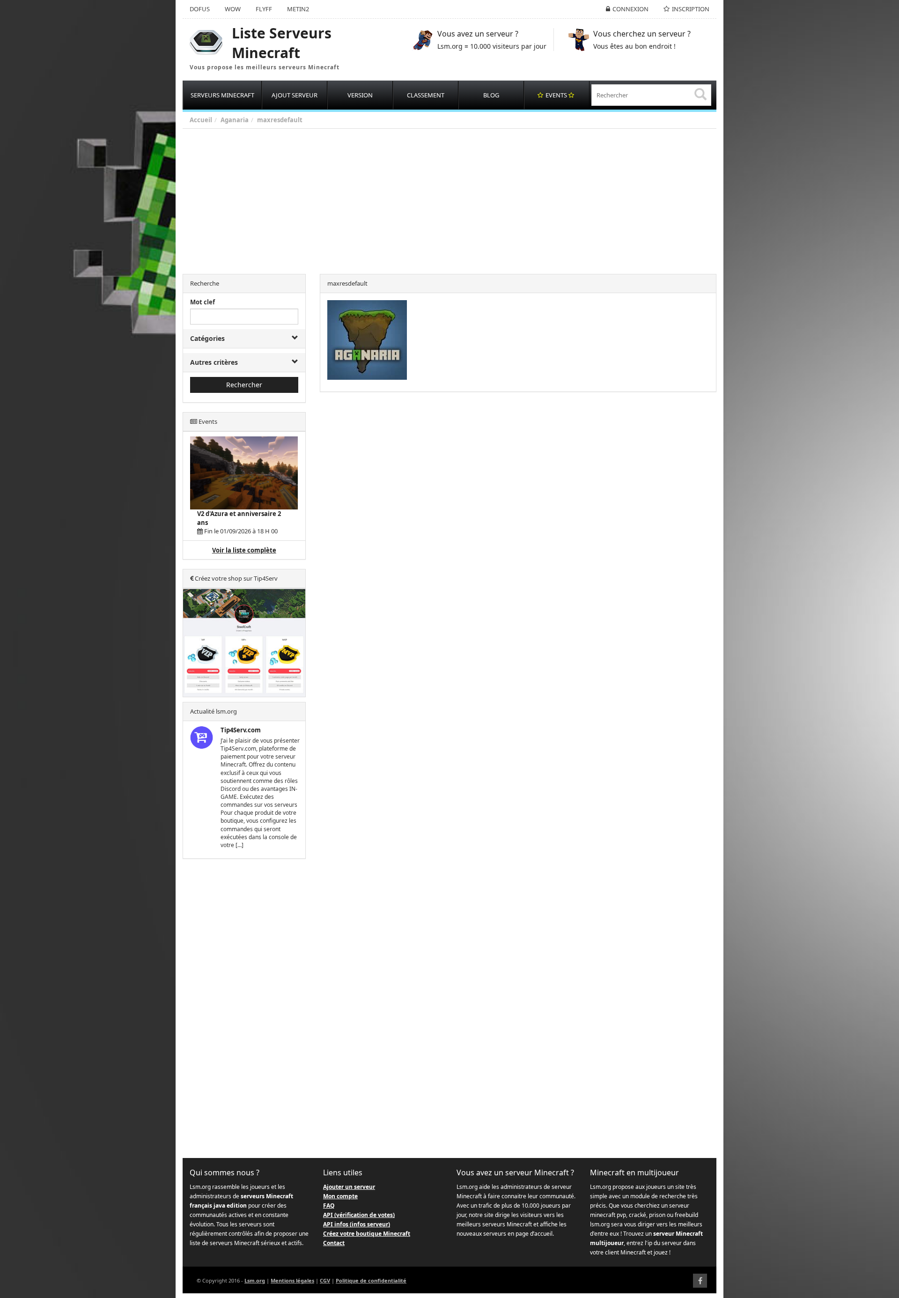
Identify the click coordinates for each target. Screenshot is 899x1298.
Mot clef (202, 302)
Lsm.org (254, 1280)
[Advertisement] (463, 199)
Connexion (630, 9)
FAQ (329, 1206)
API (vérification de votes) (359, 1215)
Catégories (207, 338)
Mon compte (340, 1196)
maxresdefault (279, 120)
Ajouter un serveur (349, 1187)
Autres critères (214, 362)
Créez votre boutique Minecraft (366, 1234)
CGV (325, 1280)
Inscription (690, 9)
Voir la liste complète (244, 550)
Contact (334, 1243)
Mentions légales (292, 1280)
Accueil (201, 120)
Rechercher (244, 384)
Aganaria (235, 120)
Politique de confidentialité (371, 1280)
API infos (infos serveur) (356, 1224)
